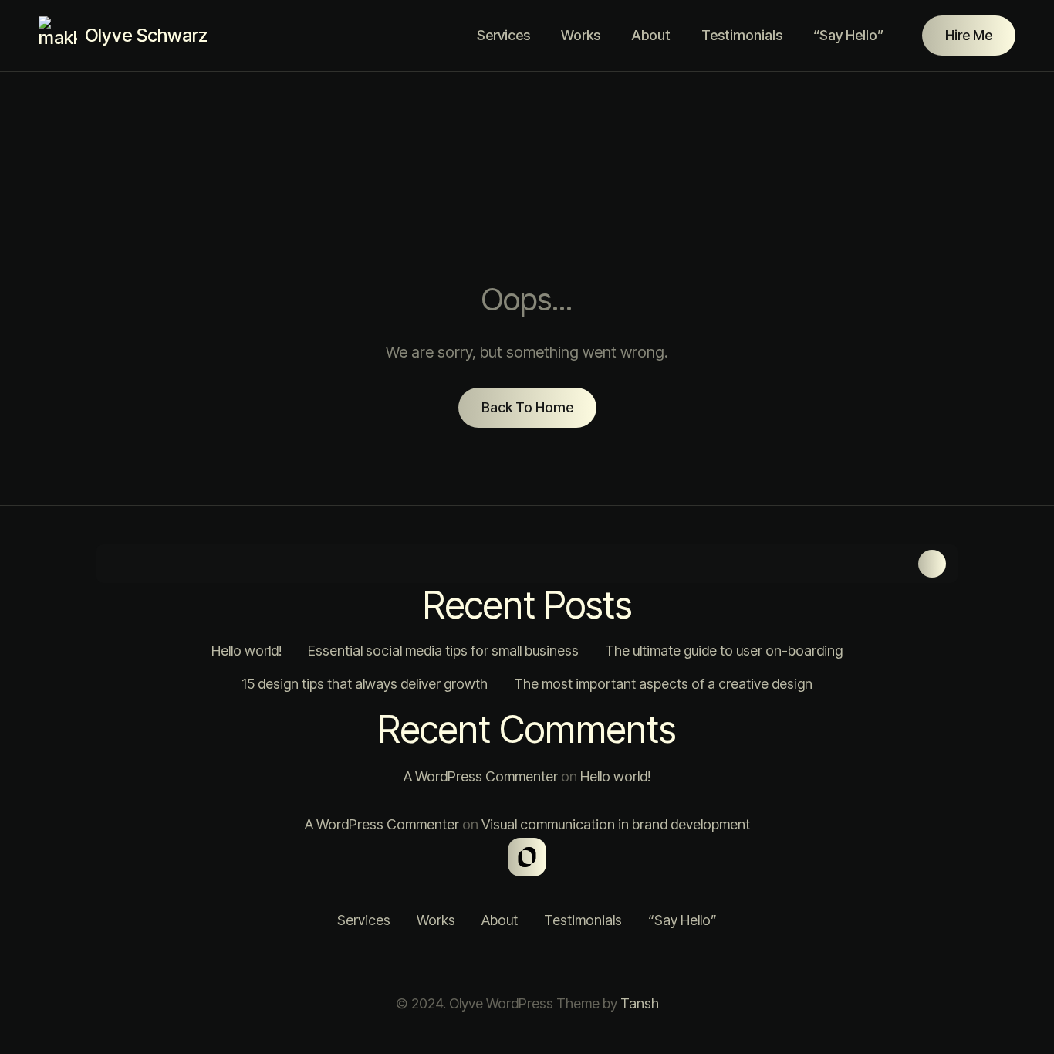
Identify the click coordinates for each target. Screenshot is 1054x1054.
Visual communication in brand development (615, 824)
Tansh (639, 1003)
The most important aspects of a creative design (663, 684)
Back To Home (527, 407)
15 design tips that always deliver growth (365, 684)
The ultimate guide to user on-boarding (724, 650)
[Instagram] (469, 962)
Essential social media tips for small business (443, 650)
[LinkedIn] (546, 962)
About (651, 35)
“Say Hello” (848, 35)
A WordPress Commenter (481, 776)
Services (503, 35)
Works (580, 35)
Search (932, 564)
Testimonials (741, 35)
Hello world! (246, 650)
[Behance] (584, 962)
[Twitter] (507, 962)
